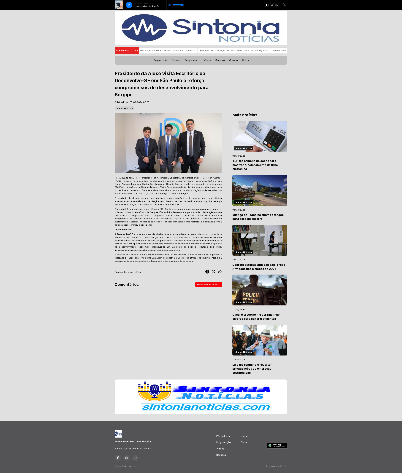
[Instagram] (272, 5)
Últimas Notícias (124, 108)
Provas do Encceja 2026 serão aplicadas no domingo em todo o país (282, 50)
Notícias (176, 60)
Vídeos (207, 60)
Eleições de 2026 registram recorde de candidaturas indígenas (206, 50)
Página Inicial (161, 60)
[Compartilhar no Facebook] (207, 272)
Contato (233, 60)
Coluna (246, 60)
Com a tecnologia (272, 466)
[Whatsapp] (277, 5)
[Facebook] (267, 5)
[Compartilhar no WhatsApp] (220, 272)
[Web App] (285, 5)
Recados (220, 60)
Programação (192, 60)
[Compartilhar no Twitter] (213, 272)
